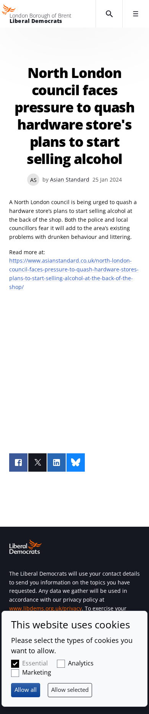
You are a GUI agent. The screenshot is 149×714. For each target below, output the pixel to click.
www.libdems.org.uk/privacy (45, 608)
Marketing (36, 672)
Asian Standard (69, 179)
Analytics (81, 663)
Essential (35, 663)
